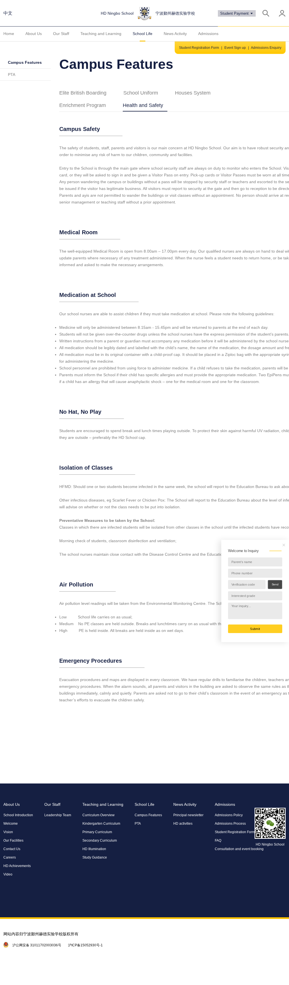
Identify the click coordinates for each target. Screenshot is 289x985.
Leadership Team (57, 815)
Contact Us (11, 849)
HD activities (182, 824)
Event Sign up (235, 48)
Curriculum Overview (98, 815)
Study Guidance (94, 857)
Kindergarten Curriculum (101, 824)
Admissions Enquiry (266, 48)
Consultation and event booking (239, 849)
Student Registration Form (199, 48)
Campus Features (25, 62)
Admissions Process (230, 824)
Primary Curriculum (97, 832)
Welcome (10, 824)
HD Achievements (17, 866)
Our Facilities (13, 840)
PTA (11, 74)
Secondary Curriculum (99, 840)
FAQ (218, 840)
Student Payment (235, 13)
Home (8, 33)
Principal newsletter (188, 815)
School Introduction (18, 815)
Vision (8, 832)
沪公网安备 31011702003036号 (36, 945)
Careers (9, 857)
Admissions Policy (229, 815)
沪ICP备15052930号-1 (85, 945)
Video (7, 874)
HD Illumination (94, 849)
